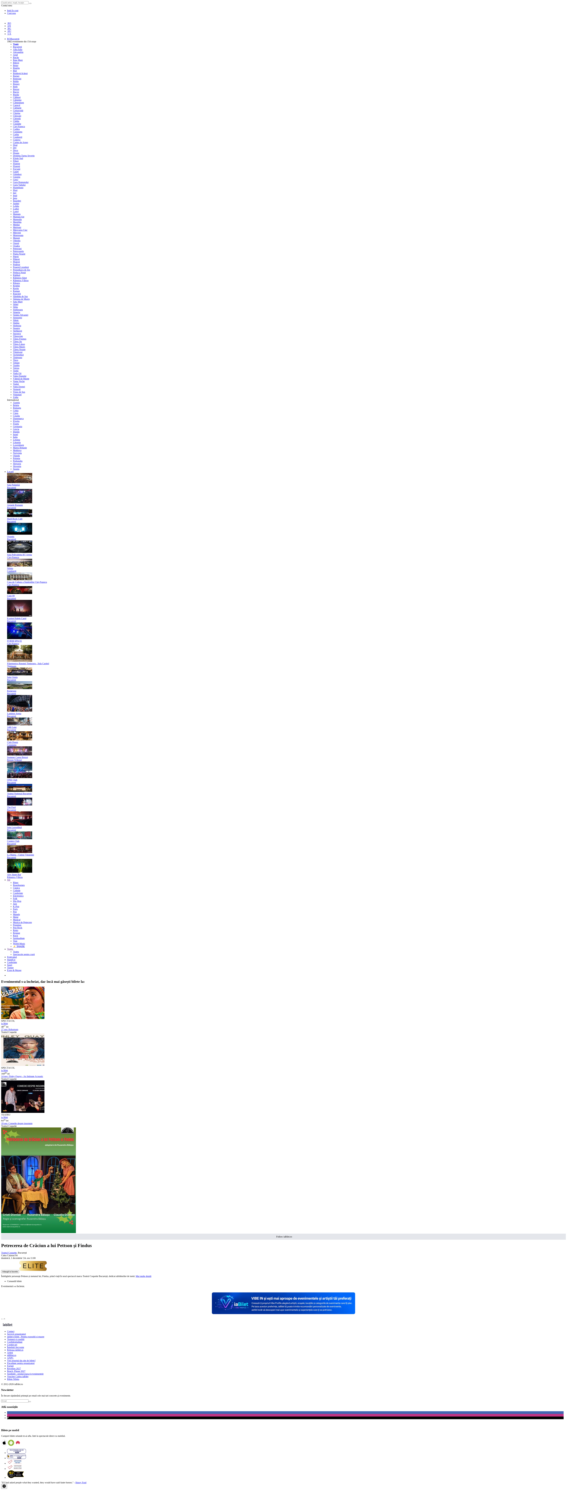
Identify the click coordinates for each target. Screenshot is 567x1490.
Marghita (17, 222)
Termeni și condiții (15, 1339)
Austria (16, 402)
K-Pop (16, 906)
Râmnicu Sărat (20, 278)
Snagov (16, 328)
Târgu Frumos (19, 339)
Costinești (17, 137)
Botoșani (17, 78)
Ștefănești (17, 331)
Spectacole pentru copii (24, 954)
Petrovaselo (18, 251)
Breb (15, 86)
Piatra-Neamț (19, 254)
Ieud (15, 195)
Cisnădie (17, 124)
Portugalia (17, 461)
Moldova (17, 450)
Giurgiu (16, 177)
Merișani (17, 227)
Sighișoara (18, 309)
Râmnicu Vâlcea (20, 280)
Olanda (16, 455)
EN (9, 26)
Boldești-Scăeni (20, 73)
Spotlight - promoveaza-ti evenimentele (25, 1374)
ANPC (10, 1358)
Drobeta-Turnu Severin (24, 155)
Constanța (17, 132)
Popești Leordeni (21, 267)
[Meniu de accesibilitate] (4, 1486)
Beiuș (15, 65)
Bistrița (16, 68)
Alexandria (18, 52)
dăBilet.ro (11, 1355)
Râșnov (16, 283)
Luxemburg (18, 445)
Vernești (17, 389)
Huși (15, 190)
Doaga (16, 153)
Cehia (15, 410)
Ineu (15, 198)
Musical (16, 919)
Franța (16, 424)
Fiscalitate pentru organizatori (21, 1363)
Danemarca (18, 418)
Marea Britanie (20, 447)
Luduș (16, 209)
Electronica (18, 896)
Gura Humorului (20, 182)
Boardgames (19, 885)
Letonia (16, 440)
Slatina (16, 323)
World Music (19, 943)
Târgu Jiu (17, 341)
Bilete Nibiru (13, 1379)
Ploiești (16, 262)
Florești (16, 163)
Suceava (17, 333)
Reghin (16, 286)
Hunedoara (18, 187)
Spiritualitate (19, 938)
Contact (10, 1331)
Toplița (16, 365)
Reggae (16, 933)
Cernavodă (18, 110)
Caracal (16, 105)
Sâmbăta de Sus (20, 296)
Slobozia (17, 325)
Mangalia (17, 219)
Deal (15, 145)
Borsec (16, 76)
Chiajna (16, 113)
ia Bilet (4, 1023)
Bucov (16, 92)
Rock (15, 935)
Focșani (16, 169)
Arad (15, 55)
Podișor (16, 264)
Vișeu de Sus (19, 392)
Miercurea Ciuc (20, 230)
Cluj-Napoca (19, 126)
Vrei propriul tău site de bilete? (21, 1360)
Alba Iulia (17, 49)
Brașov (16, 84)
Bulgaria (17, 408)
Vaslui (16, 384)
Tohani (16, 363)
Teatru (16, 951)
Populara (17, 925)
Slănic (16, 320)
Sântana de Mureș (21, 299)
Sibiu (15, 307)
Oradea (16, 246)
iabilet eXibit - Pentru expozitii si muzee (25, 1336)
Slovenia (17, 466)
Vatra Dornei (19, 386)
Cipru (15, 413)
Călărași (17, 97)
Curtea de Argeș (20, 142)
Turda (15, 370)
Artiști (10, 1352)
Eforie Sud (18, 158)
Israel (15, 434)
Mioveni (17, 232)
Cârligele (17, 108)
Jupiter (16, 203)
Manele (16, 914)
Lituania (17, 442)
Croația (16, 416)
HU (9, 31)
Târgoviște (18, 336)
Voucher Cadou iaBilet (17, 1376)
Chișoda (17, 118)
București (17, 47)
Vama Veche (19, 381)
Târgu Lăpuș (19, 344)
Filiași (16, 161)
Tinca (15, 360)
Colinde (16, 890)
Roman (16, 291)
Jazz (15, 904)
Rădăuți (16, 275)
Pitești (16, 256)
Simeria (16, 312)
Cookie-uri (12, 1344)
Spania (16, 469)
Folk (15, 898)
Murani (16, 238)
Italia (15, 437)
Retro (15, 930)
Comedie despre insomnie (16, 1123)
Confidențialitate (14, 1342)
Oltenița (16, 240)
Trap (15, 941)
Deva (15, 150)
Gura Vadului (19, 185)
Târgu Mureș (19, 347)
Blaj (15, 70)
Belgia (16, 405)
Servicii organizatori (16, 1334)
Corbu (16, 134)
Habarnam (9, 1029)
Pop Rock (17, 927)
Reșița (16, 288)
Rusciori (17, 293)
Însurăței (17, 201)
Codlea (16, 129)
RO (9, 23)
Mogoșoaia (18, 235)
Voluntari (17, 394)
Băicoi (16, 63)
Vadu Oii (17, 373)
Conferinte (18, 893)
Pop (15, 911)
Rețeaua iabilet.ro (15, 1350)
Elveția (16, 421)
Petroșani (17, 248)
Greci (15, 179)
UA (9, 34)
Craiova (16, 139)
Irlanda (16, 432)
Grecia (16, 429)
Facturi (10, 1366)
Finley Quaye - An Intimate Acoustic (22, 1076)
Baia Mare (18, 60)
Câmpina (17, 100)
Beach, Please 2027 (16, 1371)
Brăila (16, 81)
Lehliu (16, 206)
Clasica (16, 888)
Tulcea (16, 368)
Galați (16, 171)
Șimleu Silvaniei (20, 315)
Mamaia (17, 214)
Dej (14, 147)
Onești (16, 243)
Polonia (16, 458)
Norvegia (17, 453)
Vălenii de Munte (21, 378)
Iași (14, 193)
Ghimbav (17, 174)
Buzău (16, 94)
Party (15, 909)
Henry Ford (80, 1482)
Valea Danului (19, 376)
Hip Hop (17, 901)
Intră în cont (12, 10)
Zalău (15, 397)
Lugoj (16, 211)
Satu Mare (18, 301)
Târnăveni (17, 352)
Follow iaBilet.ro (284, 1236)
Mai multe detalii (143, 1276)
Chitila (16, 121)
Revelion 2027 (14, 1368)
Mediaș (16, 224)
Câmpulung (18, 102)
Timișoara (17, 357)
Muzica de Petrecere (22, 922)
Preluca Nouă (19, 272)
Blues (15, 882)
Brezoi (16, 89)
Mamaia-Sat (18, 216)
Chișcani (17, 116)
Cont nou (11, 13)
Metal (15, 917)
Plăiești (16, 259)
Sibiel (15, 304)
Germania (17, 426)
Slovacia (17, 463)
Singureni (17, 317)
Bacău (16, 57)
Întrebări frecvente (15, 1347)
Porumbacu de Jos (21, 270)
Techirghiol (18, 355)
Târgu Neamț (19, 349)
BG (9, 28)
